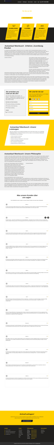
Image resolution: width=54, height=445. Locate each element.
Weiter (39, 113)
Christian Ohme (38, 443)
